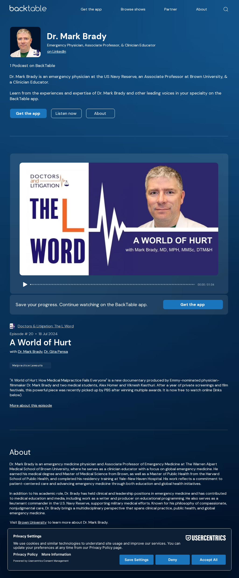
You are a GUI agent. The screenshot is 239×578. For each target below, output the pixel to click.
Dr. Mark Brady (30, 351)
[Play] (25, 284)
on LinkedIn (56, 51)
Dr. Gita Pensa (56, 351)
